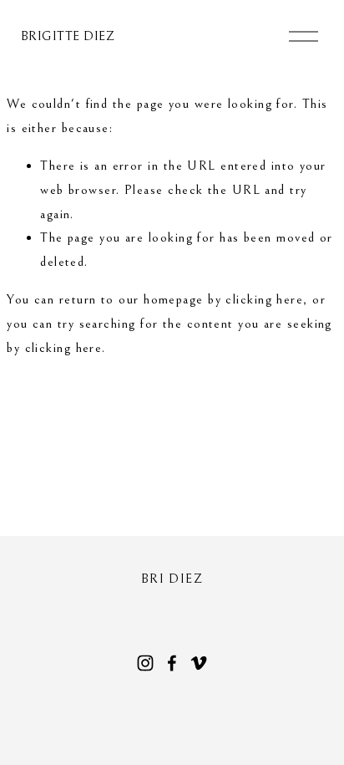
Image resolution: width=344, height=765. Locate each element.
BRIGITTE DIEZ (67, 35)
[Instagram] (145, 663)
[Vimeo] (198, 663)
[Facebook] (172, 663)
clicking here (264, 299)
